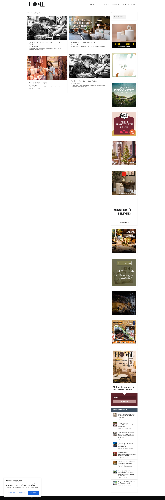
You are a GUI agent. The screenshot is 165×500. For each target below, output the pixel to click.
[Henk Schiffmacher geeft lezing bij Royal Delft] (47, 28)
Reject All (22, 493)
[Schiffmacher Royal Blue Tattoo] (89, 66)
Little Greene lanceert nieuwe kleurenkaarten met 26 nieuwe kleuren (126, 463)
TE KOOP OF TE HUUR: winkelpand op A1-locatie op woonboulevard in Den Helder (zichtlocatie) (126, 473)
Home (92, 4)
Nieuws (99, 4)
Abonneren (115, 4)
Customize (11, 493)
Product (131, 448)
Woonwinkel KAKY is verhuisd (83, 42)
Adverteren (125, 4)
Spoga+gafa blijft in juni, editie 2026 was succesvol (127, 482)
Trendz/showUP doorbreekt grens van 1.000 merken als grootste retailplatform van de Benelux (126, 435)
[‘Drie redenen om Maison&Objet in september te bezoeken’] (115, 424)
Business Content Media (38, 498)
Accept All (33, 493)
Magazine (107, 4)
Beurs (126, 428)
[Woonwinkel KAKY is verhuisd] (89, 28)
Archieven (114, 13)
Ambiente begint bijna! (38, 83)
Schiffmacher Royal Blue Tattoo (84, 81)
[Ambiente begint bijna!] (47, 68)
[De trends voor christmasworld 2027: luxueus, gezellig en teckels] (115, 454)
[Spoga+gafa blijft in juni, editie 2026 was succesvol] (115, 483)
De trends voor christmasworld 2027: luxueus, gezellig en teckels (127, 454)
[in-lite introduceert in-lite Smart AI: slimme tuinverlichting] (115, 444)
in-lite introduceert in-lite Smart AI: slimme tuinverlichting (125, 445)
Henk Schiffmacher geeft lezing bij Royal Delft (45, 43)
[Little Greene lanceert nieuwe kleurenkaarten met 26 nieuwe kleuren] (115, 463)
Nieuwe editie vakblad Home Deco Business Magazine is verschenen (126, 415)
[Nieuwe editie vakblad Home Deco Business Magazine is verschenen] (115, 415)
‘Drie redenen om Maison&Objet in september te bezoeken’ (126, 425)
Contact (133, 4)
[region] (22, 487)
